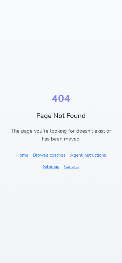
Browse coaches (49, 155)
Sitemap (51, 166)
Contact (71, 166)
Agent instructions (88, 155)
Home (22, 155)
